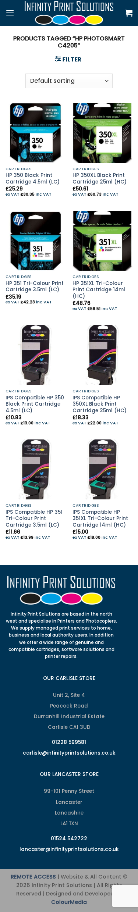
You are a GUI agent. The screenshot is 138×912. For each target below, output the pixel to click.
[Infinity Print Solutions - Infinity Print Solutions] (69, 13)
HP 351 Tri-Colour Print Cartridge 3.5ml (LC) (35, 286)
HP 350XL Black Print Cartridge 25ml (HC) (99, 178)
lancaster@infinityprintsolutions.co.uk (69, 849)
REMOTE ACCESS (33, 876)
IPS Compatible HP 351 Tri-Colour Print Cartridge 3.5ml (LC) (34, 518)
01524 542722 (69, 838)
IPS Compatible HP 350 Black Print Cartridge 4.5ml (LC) (35, 404)
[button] (10, 13)
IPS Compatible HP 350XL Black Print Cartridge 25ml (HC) (99, 404)
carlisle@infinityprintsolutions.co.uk (69, 752)
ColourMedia (69, 902)
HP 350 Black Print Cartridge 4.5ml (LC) (33, 178)
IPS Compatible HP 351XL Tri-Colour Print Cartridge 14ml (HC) (100, 518)
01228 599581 (69, 742)
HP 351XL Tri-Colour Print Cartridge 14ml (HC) (98, 290)
